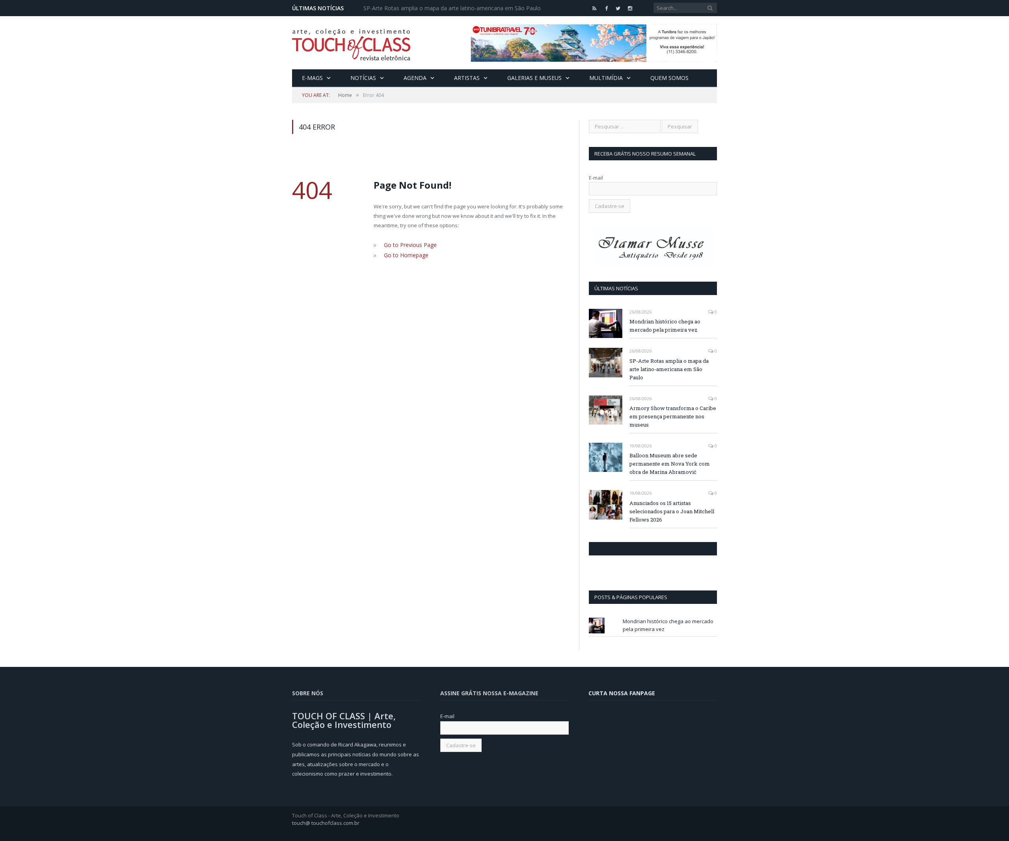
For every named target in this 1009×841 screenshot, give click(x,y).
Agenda (415, 78)
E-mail (596, 177)
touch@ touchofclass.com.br (325, 822)
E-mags (312, 78)
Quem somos (669, 78)
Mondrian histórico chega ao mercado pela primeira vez (664, 325)
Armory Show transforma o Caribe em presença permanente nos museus (672, 416)
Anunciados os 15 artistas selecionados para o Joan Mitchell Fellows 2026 (671, 511)
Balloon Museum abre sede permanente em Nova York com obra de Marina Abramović (669, 463)
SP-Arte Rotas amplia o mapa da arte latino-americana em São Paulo (452, 8)
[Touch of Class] (351, 43)
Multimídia (606, 78)
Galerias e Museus (534, 78)
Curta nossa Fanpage (623, 548)
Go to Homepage (404, 254)
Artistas (467, 78)
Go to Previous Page (408, 244)
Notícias (363, 78)
